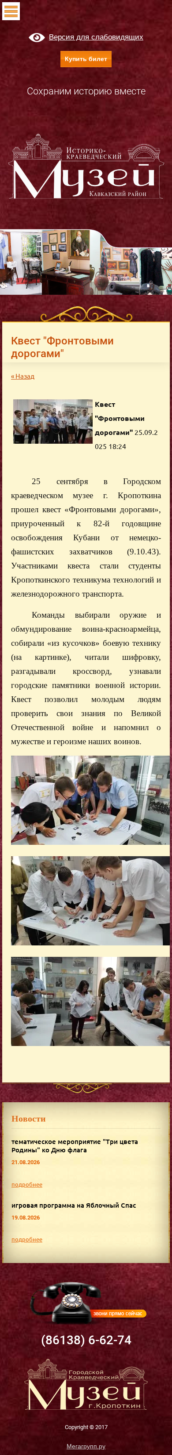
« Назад (22, 376)
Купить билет (86, 58)
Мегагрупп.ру (86, 1446)
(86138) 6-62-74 (86, 1340)
